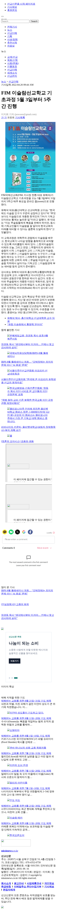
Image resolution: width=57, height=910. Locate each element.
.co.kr (9, 850)
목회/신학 (12, 60)
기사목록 (20, 117)
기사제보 (12, 7)
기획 (9, 36)
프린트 (11, 117)
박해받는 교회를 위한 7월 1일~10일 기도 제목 (25, 788)
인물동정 (12, 66)
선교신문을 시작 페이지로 (21, 4)
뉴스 (9, 30)
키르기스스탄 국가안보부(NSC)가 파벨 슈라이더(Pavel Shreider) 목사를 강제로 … (27, 740)
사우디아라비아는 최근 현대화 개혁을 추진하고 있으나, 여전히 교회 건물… (28, 810)
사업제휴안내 (34, 883)
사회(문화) (13, 63)
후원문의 (12, 10)
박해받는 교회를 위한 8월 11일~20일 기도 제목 (26, 718)
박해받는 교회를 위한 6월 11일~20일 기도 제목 (26, 823)
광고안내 (19, 883)
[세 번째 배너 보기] (16, 678)
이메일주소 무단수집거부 (27, 886)
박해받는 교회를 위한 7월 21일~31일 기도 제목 (26, 753)
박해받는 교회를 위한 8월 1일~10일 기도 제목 (25, 735)
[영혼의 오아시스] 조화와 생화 (17, 441)
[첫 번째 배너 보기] (9, 678)
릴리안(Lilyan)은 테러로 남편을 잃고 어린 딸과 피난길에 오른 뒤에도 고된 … (27, 758)
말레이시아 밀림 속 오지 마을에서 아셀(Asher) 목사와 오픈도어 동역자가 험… (27, 775)
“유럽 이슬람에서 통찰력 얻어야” (25, 324)
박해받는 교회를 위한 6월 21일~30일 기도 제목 (26, 806)
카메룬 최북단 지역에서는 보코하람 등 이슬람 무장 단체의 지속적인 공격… (27, 828)
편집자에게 (9, 889)
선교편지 (12, 76)
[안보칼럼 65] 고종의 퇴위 (15, 604)
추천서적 (12, 42)
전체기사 (12, 27)
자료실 (11, 46)
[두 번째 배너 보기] (12, 678)
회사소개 (6, 883)
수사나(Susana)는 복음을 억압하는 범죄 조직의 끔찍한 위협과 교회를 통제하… (27, 723)
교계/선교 (12, 57)
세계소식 (12, 73)
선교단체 (12, 33)
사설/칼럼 (12, 39)
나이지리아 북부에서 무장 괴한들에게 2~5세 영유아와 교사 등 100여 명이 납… (27, 793)
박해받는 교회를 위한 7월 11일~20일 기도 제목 (26, 771)
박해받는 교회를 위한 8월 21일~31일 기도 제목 (26, 700)
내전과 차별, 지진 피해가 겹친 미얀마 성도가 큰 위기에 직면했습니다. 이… (28, 705)
